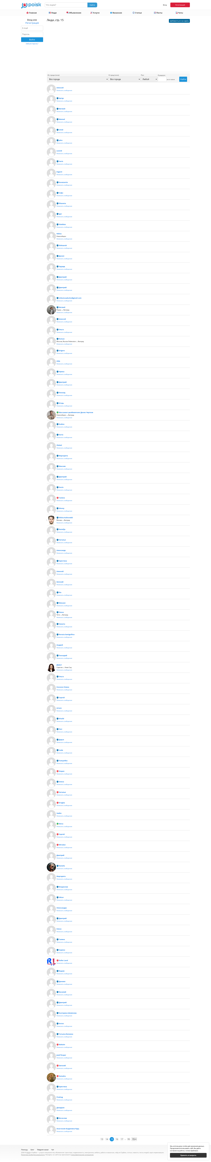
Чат (52, 1150)
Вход (165, 5)
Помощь (24, 1150)
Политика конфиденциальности (33, 1155)
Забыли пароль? (32, 44)
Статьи (138, 12)
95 (128, 1139)
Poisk (28, 1152)
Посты (159, 12)
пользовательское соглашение (82, 1155)
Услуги (96, 12)
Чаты (180, 12)
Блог (32, 1150)
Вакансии (117, 12)
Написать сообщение (64, 90)
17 (122, 1139)
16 (117, 1139)
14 (107, 1139)
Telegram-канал (42, 1150)
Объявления (75, 12)
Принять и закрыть (188, 1155)
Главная (32, 12)
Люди (54, 12)
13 (102, 1139)
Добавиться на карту (179, 21)
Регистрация (180, 5)
